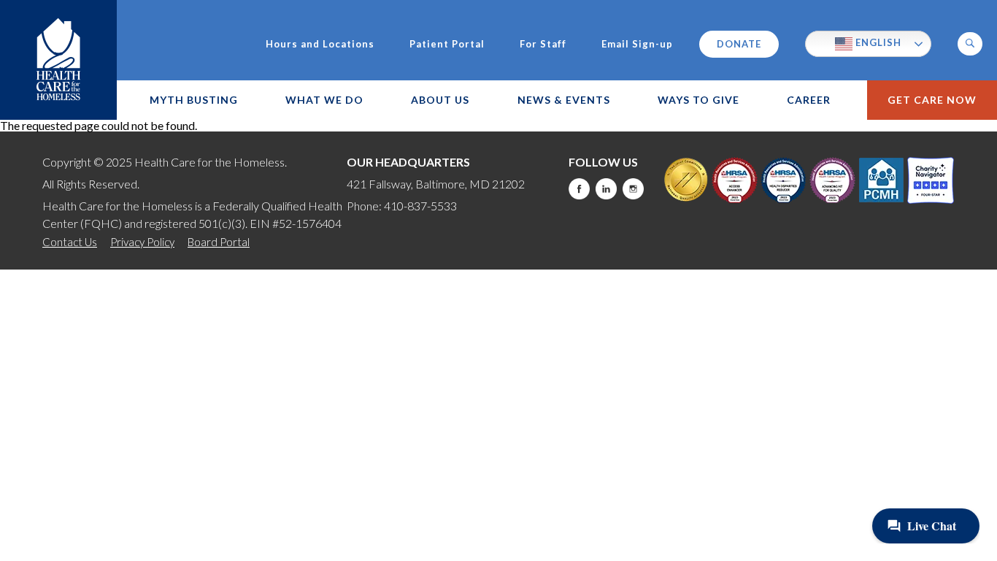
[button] (970, 44)
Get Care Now (932, 100)
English (876, 42)
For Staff (543, 44)
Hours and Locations (320, 44)
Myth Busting (194, 100)
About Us (440, 100)
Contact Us (69, 241)
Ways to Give (698, 100)
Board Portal (219, 241)
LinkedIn (606, 188)
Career (809, 100)
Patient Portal (447, 44)
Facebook (579, 188)
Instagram (633, 188)
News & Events (563, 100)
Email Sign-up (637, 44)
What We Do (324, 100)
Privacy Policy (142, 241)
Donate (739, 44)
